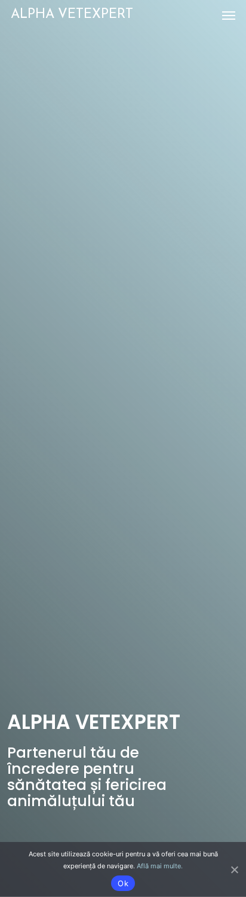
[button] (228, 15)
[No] (234, 869)
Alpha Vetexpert (72, 15)
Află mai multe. (160, 866)
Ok (123, 883)
